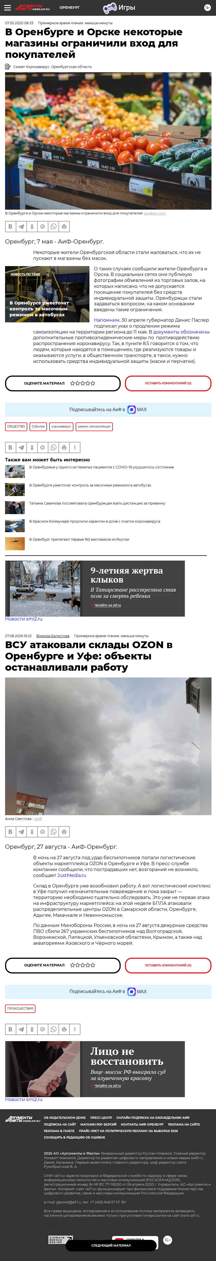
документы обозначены (181, 332)
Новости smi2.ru (23, 619)
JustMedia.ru (71, 875)
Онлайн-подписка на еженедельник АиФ (153, 1118)
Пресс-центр (101, 1118)
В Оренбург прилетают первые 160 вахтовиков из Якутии (79, 539)
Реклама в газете (59, 1131)
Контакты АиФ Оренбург (142, 1124)
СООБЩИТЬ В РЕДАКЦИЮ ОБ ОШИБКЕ (74, 1137)
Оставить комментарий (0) (168, 383)
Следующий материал (111, 1245)
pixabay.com (155, 213)
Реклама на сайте (184, 1124)
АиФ (38, 819)
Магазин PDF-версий (98, 1124)
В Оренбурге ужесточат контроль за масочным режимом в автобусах (90, 485)
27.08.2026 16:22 (18, 636)
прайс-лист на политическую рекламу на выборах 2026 (128, 1131)
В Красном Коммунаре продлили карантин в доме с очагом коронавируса (94, 521)
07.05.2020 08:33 (19, 23)
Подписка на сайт (60, 1124)
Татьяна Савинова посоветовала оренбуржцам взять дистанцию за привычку (97, 503)
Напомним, (107, 320)
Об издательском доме (65, 1118)
